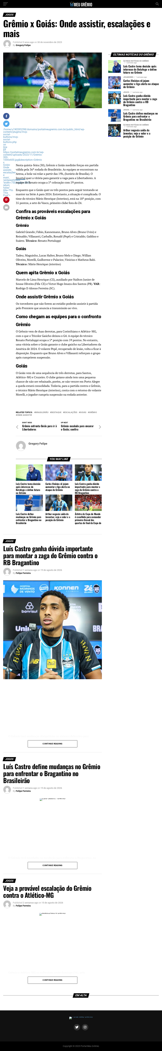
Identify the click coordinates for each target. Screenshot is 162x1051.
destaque (56, 412)
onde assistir (24, 415)
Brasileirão (41, 412)
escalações (70, 412)
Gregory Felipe (23, 45)
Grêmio (93, 412)
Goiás (83, 412)
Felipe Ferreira (23, 573)
